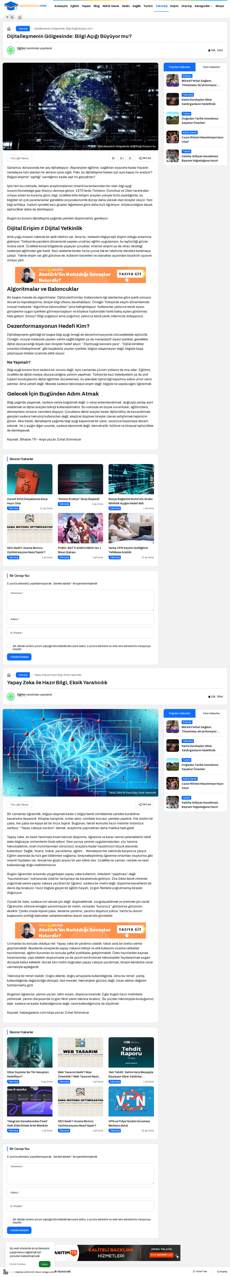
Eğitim (21, 48)
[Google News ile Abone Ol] (19, 158)
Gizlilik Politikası (18, 1264)
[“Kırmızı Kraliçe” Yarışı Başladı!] (80, 487)
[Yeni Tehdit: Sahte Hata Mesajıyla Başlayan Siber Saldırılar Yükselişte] (131, 1060)
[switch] (9, 17)
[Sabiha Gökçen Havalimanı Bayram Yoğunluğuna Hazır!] (195, 156)
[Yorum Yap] (113, 158)
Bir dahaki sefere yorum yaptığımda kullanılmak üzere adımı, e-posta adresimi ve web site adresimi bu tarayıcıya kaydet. (82, 648)
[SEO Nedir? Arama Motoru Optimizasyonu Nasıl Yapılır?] (29, 536)
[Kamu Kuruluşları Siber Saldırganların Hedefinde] (195, 99)
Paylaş (223, 1271)
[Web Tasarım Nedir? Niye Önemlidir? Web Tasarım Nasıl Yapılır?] (80, 1060)
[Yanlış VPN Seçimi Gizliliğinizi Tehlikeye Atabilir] (131, 536)
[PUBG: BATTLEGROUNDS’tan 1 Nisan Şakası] (80, 536)
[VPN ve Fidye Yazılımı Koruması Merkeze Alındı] (131, 1109)
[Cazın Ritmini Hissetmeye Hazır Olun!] (195, 137)
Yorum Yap (201, 1271)
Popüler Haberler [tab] (179, 67)
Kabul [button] (45, 1264)
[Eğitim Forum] (25, 5)
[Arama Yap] (20, 17)
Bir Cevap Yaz (19, 575)
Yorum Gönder (19, 657)
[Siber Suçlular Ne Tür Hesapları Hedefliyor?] (29, 1060)
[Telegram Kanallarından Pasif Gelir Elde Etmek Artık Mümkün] (29, 1109)
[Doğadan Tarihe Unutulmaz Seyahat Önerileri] (195, 118)
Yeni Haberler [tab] (211, 67)
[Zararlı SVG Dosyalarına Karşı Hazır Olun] (29, 487)
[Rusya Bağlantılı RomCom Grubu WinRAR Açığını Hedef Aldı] (131, 487)
